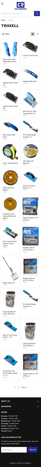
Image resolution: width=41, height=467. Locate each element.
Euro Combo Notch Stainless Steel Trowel (10, 243)
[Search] (37, 13)
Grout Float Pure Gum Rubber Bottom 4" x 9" (10, 373)
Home (3, 20)
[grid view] (32, 34)
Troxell (5, 63)
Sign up (33, 449)
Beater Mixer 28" (9, 283)
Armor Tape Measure (10, 163)
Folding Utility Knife (29, 81)
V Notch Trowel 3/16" (30, 55)
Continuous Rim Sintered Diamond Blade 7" (9, 216)
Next (24, 387)
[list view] (37, 34)
